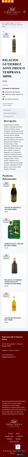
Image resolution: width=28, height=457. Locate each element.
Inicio (10, 433)
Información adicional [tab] (10, 113)
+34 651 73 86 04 (13, 350)
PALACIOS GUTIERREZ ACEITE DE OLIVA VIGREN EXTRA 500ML (13, 281)
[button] (3, 31)
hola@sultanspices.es (8, 357)
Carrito (19, 436)
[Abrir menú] (25, 11)
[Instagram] (6, 1)
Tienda (18, 439)
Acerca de (9, 436)
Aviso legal (14, 441)
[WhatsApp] (9, 1)
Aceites (9, 105)
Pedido (9, 439)
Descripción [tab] (7, 110)
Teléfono (4, 350)
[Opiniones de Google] (12, 1)
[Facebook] (3, 1)
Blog (18, 433)
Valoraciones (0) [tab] (8, 116)
